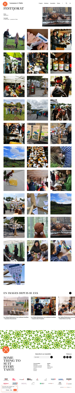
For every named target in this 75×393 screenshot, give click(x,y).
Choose (7, 390)
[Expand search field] (66, 3)
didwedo (65, 387)
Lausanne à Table (16, 3)
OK (15, 390)
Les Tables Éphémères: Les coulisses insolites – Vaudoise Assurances (16, 318)
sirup (70, 387)
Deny (11, 390)
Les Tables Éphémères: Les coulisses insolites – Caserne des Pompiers (43, 318)
